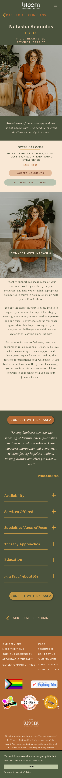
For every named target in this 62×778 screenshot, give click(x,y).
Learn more (37, 760)
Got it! (31, 766)
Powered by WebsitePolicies (17, 772)
